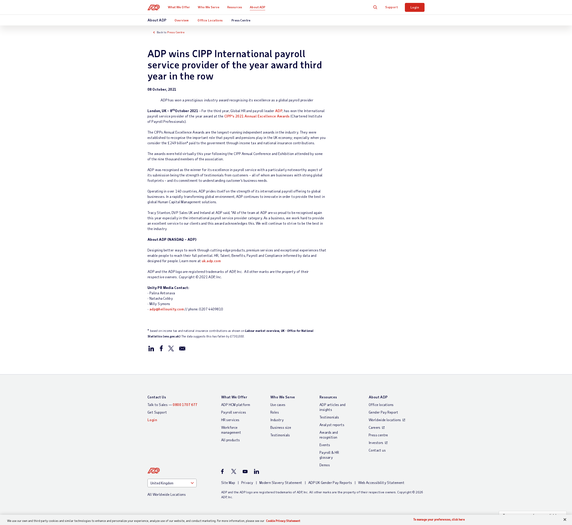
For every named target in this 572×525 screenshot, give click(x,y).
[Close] (565, 520)
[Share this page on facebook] (161, 348)
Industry (277, 420)
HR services (230, 420)
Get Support (157, 412)
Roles (274, 412)
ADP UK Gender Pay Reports (330, 482)
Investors (376, 442)
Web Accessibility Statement (381, 482)
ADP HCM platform (235, 404)
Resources (234, 7)
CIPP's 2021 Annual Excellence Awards (257, 116)
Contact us (377, 450)
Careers (375, 427)
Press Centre (241, 20)
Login (414, 7)
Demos (325, 465)
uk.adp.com (211, 261)
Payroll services (233, 412)
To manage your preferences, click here (439, 519)
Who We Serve (208, 7)
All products (230, 440)
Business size (280, 427)
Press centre (378, 435)
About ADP (257, 7)
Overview (182, 20)
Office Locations (210, 20)
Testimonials (280, 435)
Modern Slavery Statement (280, 482)
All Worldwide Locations (166, 494)
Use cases (278, 404)
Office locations (381, 404)
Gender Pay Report (383, 412)
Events (325, 445)
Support (391, 7)
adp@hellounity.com (166, 309)
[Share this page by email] (182, 348)
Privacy (247, 482)
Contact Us (156, 397)
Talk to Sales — (172, 404)
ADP (278, 111)
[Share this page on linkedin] (151, 348)
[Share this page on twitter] (171, 348)
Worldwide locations (385, 420)
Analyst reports (332, 425)
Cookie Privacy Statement (283, 521)
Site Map (228, 482)
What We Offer (179, 7)
